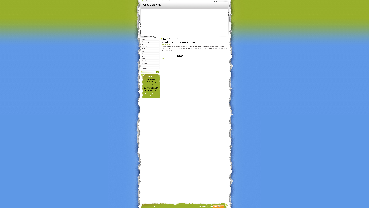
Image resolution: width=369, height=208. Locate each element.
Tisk (172, 1)
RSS (167, 1)
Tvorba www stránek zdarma (205, 206)
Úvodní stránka (148, 1)
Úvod (164, 39)
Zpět (163, 58)
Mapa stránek (159, 1)
